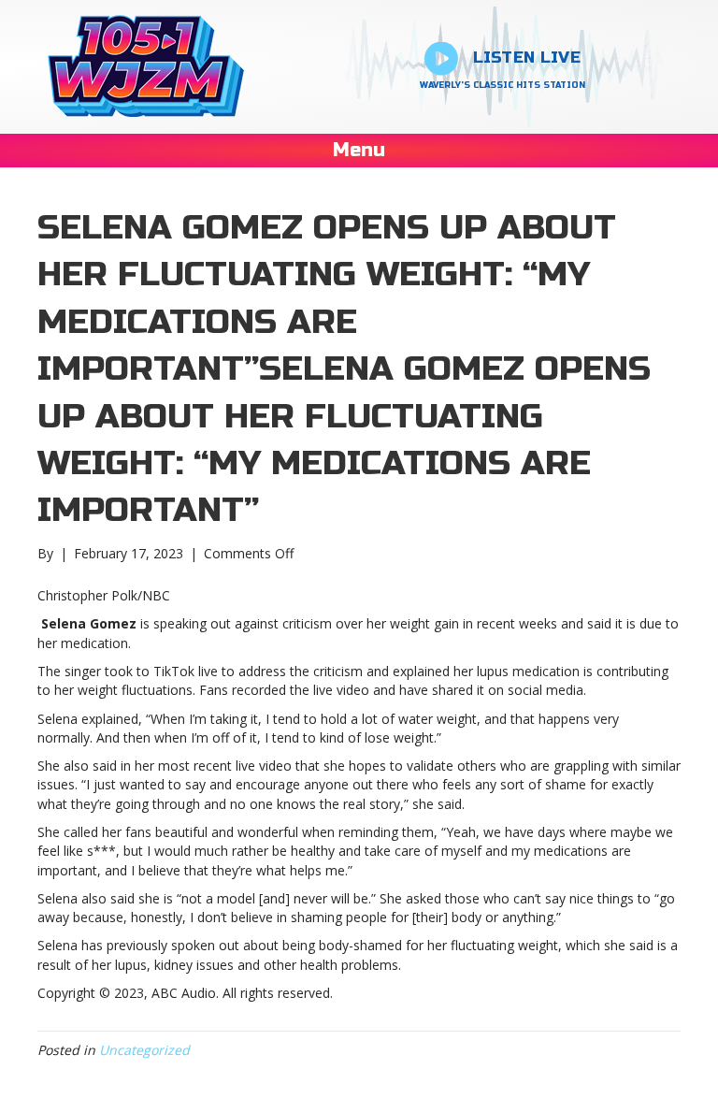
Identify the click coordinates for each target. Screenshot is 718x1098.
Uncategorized (144, 1050)
